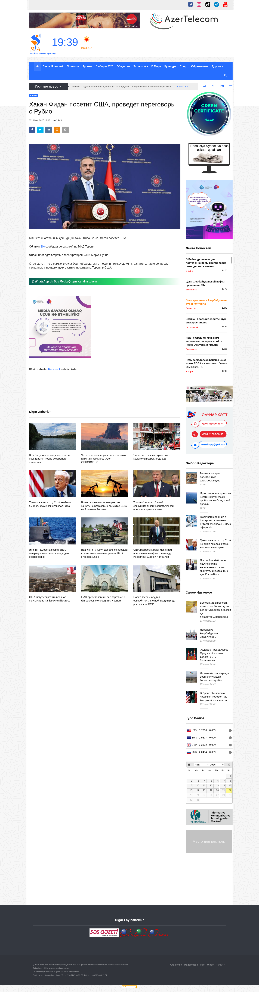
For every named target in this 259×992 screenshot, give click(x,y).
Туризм (87, 66)
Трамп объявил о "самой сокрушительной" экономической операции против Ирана (153, 506)
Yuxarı (220, 964)
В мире (156, 66)
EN (222, 86)
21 (223, 790)
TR (231, 86)
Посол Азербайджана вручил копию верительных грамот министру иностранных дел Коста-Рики (214, 567)
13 (217, 785)
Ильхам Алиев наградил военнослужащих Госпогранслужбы (215, 677)
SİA (42, 246)
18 (204, 790)
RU (213, 86)
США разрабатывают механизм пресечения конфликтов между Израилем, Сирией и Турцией (152, 553)
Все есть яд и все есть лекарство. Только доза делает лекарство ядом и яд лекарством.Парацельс (215, 609)
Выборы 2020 (104, 66)
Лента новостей (53, 66)
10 (198, 785)
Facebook (54, 369)
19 (211, 790)
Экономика (140, 66)
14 (223, 785)
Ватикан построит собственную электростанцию (210, 477)
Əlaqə (210, 964)
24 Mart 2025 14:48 (41, 120)
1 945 (59, 120)
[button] (226, 75)
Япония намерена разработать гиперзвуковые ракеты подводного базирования (50, 553)
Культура (170, 66)
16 (191, 790)
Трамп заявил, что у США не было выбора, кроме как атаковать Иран (215, 544)
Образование (199, 66)
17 (198, 790)
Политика (73, 66)
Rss (202, 964)
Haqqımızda (191, 964)
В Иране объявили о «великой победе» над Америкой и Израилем (213, 697)
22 (230, 790)
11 (204, 785)
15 (230, 785)
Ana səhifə (176, 964)
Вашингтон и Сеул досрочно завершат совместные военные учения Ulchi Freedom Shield (104, 553)
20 (217, 790)
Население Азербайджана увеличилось (209, 633)
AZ (204, 86)
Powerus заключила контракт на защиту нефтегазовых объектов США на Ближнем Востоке (104, 506)
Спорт (184, 66)
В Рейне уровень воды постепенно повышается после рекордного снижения (50, 459)
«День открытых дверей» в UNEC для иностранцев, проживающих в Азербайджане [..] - (128, 86)
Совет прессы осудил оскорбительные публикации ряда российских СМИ (154, 600)
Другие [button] (216, 66)
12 (211, 785)
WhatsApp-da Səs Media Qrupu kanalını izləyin (65, 281)
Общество (123, 66)
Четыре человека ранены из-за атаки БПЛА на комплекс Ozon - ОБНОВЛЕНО (103, 459)
